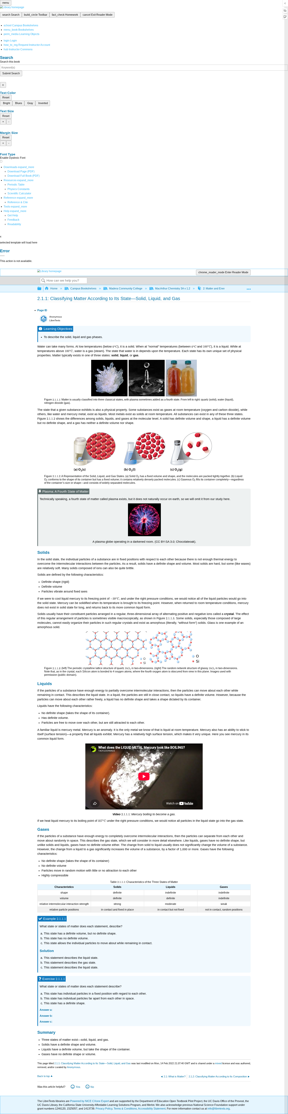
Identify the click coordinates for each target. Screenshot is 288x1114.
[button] (13, 219)
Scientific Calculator (19, 193)
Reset (5, 97)
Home (54, 288)
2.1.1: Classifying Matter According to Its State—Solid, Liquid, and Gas (92, 1063)
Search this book (10, 61)
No (92, 1087)
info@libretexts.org (218, 1108)
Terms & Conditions (125, 1108)
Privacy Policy (104, 1108)
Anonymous (73, 1067)
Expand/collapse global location (249, 287)
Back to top (43, 1076)
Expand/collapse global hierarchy (41, 288)
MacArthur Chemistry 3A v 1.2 (172, 288)
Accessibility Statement (152, 1108)
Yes (78, 1087)
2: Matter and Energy (215, 288)
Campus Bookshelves (83, 288)
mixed (218, 1063)
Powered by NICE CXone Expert (90, 1101)
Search (43, 281)
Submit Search (11, 73)
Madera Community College (125, 288)
